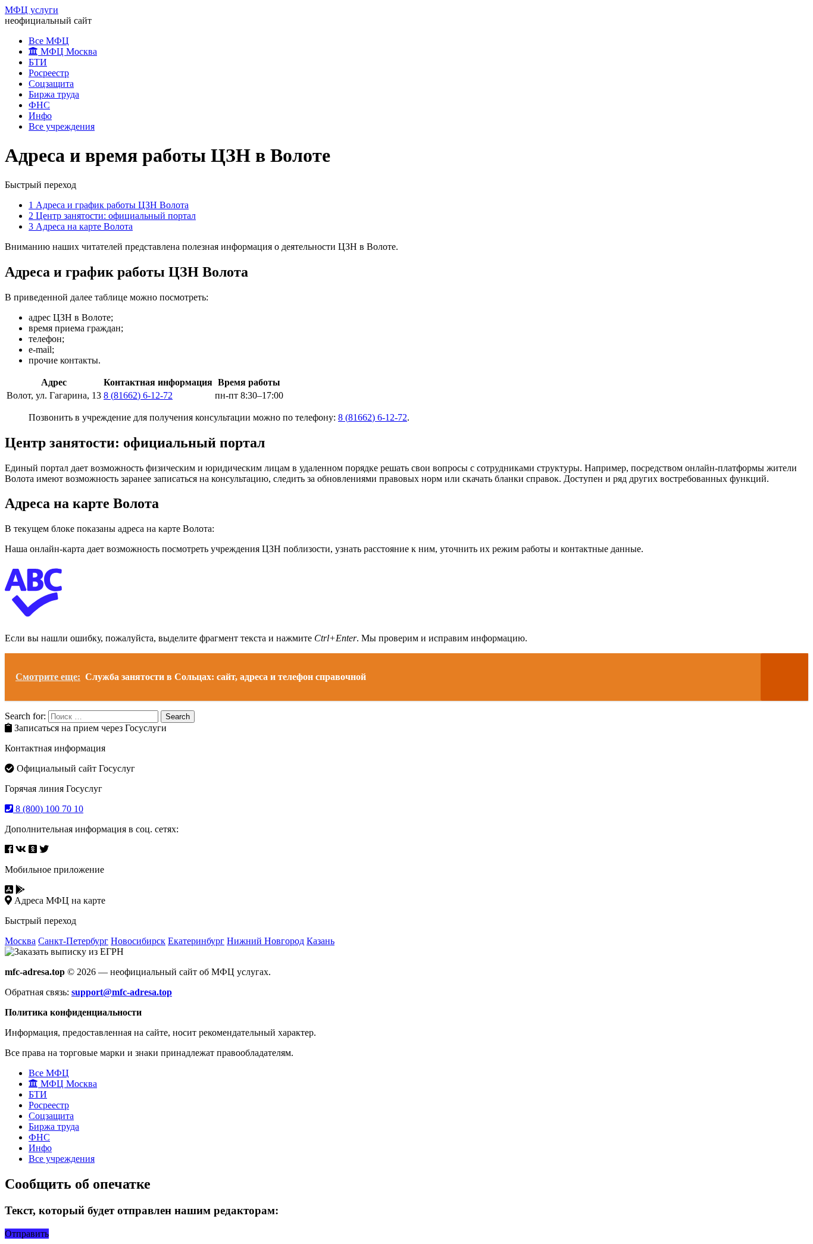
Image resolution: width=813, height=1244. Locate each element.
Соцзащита (51, 84)
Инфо (40, 116)
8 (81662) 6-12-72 (138, 395)
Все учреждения (62, 126)
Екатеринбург (196, 941)
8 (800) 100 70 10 (48, 809)
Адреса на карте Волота (81, 226)
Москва (20, 941)
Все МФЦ (49, 41)
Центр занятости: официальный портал (112, 216)
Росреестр (49, 73)
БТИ (38, 62)
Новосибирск (138, 941)
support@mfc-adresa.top (121, 992)
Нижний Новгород (265, 941)
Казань (320, 941)
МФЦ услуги (31, 10)
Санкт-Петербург (73, 941)
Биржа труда (54, 94)
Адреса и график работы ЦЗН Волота (109, 205)
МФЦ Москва (67, 51)
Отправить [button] (27, 1234)
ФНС (39, 105)
